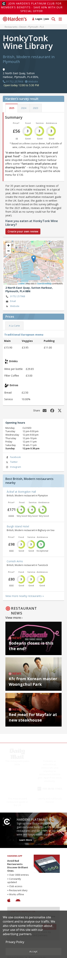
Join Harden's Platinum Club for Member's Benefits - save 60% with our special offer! (32, 7)
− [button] (8, 251)
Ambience (51, 123)
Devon (22, 26)
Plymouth (33, 26)
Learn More (25, 840)
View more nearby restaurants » (24, 596)
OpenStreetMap (44, 283)
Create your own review (23, 231)
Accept (33, 951)
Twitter (14, 461)
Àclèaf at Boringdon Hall (21, 491)
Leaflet (21, 283)
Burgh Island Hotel (18, 526)
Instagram (15, 466)
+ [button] (8, 245)
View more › (14, 617)
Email (13, 301)
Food (28, 123)
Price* (16, 123)
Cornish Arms (15, 561)
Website (14, 306)
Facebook (15, 457)
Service (40, 123)
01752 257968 (17, 296)
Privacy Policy (15, 942)
